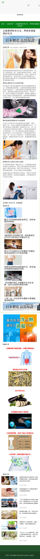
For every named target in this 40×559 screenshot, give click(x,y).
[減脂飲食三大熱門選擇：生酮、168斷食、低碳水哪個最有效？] (9, 525)
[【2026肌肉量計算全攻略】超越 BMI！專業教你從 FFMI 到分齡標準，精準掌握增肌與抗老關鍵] (9, 503)
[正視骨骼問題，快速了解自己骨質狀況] (20, 449)
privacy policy (29, 555)
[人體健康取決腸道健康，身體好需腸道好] (20, 364)
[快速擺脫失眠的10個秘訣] (20, 428)
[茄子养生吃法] (20, 407)
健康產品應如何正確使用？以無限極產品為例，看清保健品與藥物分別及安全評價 (29, 479)
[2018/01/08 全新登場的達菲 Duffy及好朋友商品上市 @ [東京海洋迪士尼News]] (20, 213)
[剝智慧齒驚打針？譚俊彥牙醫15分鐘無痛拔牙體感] (9, 492)
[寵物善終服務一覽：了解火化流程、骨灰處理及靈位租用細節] (9, 514)
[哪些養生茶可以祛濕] (20, 386)
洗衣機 (5, 203)
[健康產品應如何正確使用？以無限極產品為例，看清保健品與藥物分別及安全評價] (9, 480)
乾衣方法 (12, 203)
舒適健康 (19, 203)
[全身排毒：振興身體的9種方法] (20, 470)
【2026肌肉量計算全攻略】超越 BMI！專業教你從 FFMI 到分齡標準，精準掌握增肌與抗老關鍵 (29, 501)
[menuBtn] (3, 2)
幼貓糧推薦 (20, 14)
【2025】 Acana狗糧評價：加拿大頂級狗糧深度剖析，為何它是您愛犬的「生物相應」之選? (29, 534)
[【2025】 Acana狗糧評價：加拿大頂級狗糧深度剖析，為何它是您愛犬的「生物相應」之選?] (9, 535)
